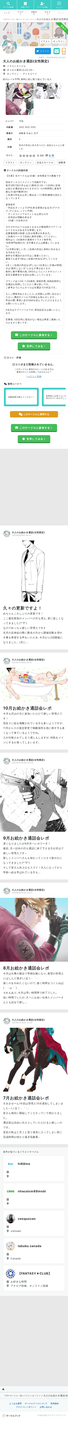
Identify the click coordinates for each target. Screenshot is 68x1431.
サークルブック (59, 1415)
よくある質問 (15, 1403)
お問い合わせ (46, 1407)
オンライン (31, 19)
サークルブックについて (36, 1403)
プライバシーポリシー (26, 1407)
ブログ (20, 12)
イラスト (22, 19)
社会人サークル (45, 162)
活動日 (34, 12)
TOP (5, 19)
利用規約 (55, 1403)
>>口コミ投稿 (34, 376)
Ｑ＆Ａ (48, 12)
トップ (7, 13)
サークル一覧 (13, 19)
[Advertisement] (34, 486)
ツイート (44, 51)
